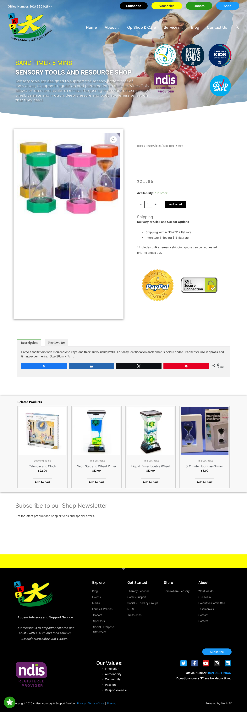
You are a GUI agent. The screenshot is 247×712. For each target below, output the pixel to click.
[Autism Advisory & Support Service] (30, 27)
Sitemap (111, 703)
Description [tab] (29, 343)
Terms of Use (96, 703)
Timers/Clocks (153, 145)
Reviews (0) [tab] (56, 343)
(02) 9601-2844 (41, 6)
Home (140, 145)
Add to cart (175, 204)
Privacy (81, 703)
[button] (199, 6)
